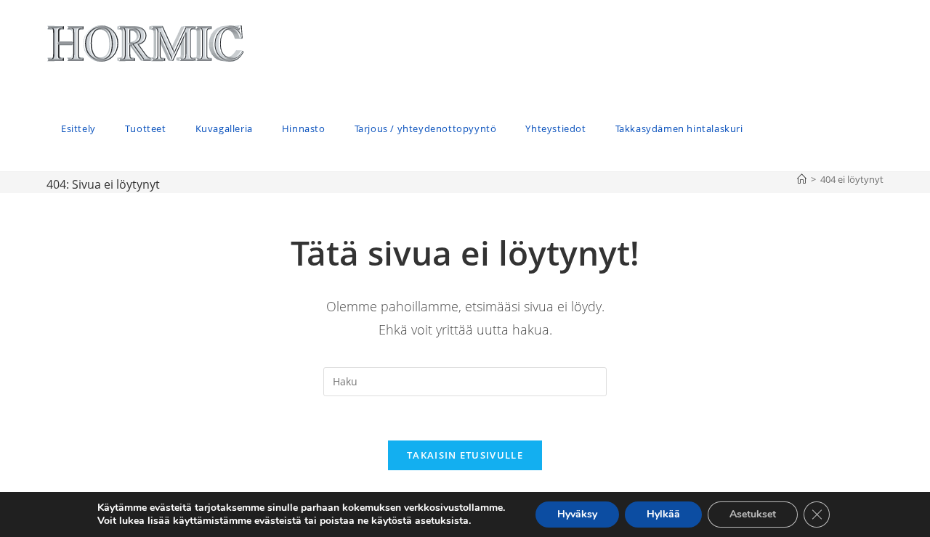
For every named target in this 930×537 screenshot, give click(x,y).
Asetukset (752, 514)
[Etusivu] (801, 179)
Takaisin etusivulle (465, 455)
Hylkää (663, 514)
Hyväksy (577, 514)
